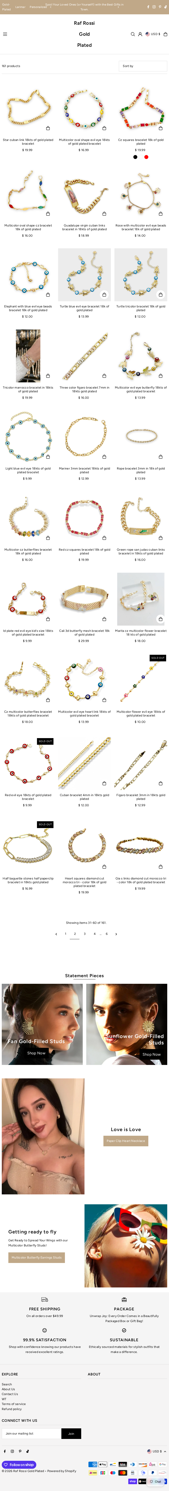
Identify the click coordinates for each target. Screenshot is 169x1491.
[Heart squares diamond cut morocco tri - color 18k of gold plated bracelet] (84, 846)
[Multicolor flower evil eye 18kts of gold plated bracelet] (140, 680)
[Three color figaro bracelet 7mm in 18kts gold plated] (84, 355)
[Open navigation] (36, 34)
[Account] (140, 34)
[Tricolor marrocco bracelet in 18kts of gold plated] (28, 355)
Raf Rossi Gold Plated (84, 34)
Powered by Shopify (61, 1471)
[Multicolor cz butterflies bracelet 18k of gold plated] (28, 518)
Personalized (38, 7)
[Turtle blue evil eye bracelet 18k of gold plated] (84, 274)
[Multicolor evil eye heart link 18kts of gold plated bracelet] (84, 680)
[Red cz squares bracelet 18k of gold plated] (84, 518)
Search (7, 1384)
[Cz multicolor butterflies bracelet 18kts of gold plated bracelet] (28, 680)
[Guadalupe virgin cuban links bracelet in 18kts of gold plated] (84, 193)
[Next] (118, 7)
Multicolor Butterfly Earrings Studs (37, 1257)
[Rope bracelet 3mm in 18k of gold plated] (140, 436)
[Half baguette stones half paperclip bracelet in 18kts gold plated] (28, 846)
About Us (8, 1389)
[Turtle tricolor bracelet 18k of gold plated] (140, 274)
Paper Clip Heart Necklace (126, 1141)
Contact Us (10, 1394)
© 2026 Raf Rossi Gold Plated (23, 1471)
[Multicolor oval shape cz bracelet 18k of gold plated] (28, 193)
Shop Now (36, 1053)
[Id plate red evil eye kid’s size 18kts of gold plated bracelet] (28, 598)
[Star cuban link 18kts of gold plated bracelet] (28, 108)
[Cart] (165, 34)
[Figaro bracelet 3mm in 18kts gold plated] (140, 763)
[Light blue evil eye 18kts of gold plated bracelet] (28, 436)
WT (4, 1399)
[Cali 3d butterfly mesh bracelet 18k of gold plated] (84, 598)
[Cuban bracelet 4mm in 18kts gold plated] (84, 763)
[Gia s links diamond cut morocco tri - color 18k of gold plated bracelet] (140, 846)
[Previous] (51, 7)
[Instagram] (154, 7)
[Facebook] (148, 7)
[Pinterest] (160, 7)
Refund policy (12, 1409)
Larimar (20, 7)
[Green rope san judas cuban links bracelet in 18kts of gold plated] (140, 518)
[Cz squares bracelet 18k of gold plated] (140, 108)
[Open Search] (133, 34)
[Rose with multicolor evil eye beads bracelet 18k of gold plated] (140, 193)
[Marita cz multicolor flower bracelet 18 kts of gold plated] (140, 598)
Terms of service (14, 1404)
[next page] (116, 934)
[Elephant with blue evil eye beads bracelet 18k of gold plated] (28, 274)
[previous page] (56, 934)
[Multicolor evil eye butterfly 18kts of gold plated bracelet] (140, 355)
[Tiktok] (165, 7)
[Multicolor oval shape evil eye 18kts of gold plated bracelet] (84, 108)
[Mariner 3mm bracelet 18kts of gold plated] (84, 436)
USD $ (156, 34)
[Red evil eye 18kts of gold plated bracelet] (28, 763)
